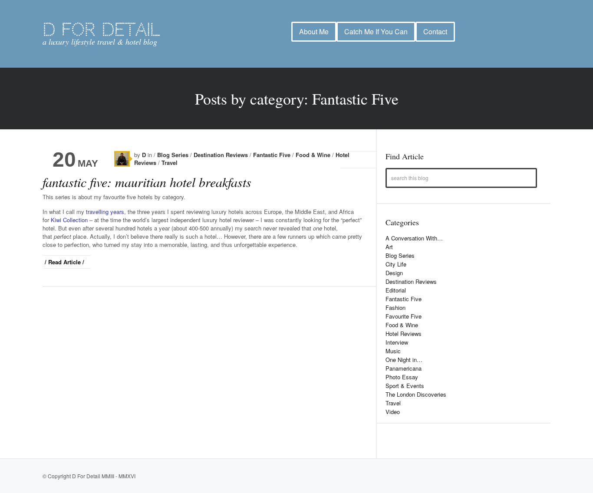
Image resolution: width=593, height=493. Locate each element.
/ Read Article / (64, 262)
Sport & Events (404, 385)
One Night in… (403, 359)
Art (389, 247)
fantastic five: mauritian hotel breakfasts (147, 182)
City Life (395, 264)
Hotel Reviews (403, 333)
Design (394, 273)
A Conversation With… (414, 238)
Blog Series (173, 155)
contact (435, 31)
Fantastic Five (272, 155)
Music (393, 351)
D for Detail (101, 29)
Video (392, 412)
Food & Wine (314, 155)
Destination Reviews (222, 155)
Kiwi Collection (69, 220)
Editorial (395, 290)
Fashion (395, 307)
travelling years (105, 211)
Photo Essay (401, 377)
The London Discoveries (415, 394)
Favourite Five (403, 316)
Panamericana (403, 368)
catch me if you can (376, 31)
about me (314, 31)
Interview (396, 342)
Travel (169, 162)
